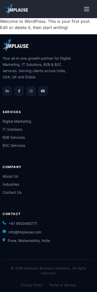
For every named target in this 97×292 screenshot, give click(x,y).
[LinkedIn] (7, 91)
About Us (10, 176)
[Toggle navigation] (86, 9)
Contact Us (12, 192)
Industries (11, 184)
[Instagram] (31, 91)
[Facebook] (19, 91)
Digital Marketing (17, 121)
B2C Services (14, 145)
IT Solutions (12, 129)
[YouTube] (43, 91)
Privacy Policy (32, 285)
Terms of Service (62, 285)
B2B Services (14, 137)
